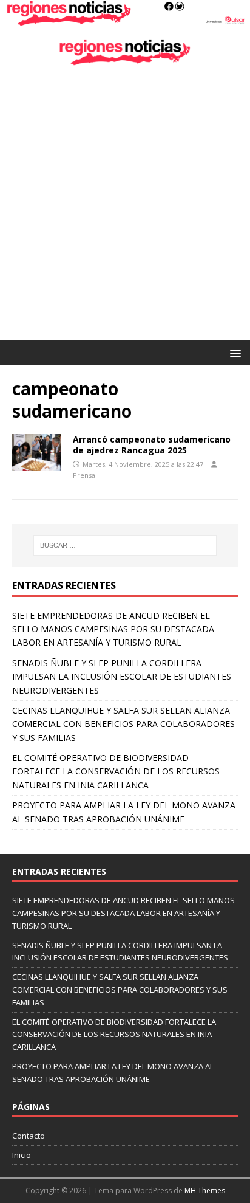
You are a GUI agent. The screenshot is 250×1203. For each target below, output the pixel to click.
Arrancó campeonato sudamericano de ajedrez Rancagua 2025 (152, 444)
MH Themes (204, 1190)
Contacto (28, 1135)
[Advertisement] (125, 209)
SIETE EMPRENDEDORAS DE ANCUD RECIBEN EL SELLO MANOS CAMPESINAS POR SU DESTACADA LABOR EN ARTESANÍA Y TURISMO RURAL (113, 629)
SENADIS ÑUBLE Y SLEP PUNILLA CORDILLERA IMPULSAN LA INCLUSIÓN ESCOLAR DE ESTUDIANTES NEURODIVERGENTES (121, 676)
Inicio (21, 1155)
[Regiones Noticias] (125, 19)
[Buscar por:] (125, 545)
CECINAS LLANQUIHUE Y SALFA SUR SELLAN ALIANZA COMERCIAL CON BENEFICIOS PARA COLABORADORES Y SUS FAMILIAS (123, 724)
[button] (233, 352)
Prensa (84, 475)
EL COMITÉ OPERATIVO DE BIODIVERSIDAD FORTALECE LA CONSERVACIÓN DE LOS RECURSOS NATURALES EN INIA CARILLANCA (116, 771)
